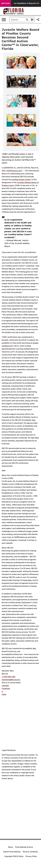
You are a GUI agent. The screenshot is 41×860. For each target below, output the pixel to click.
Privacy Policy (31, 856)
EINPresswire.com (14, 171)
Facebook (6, 688)
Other (4, 694)
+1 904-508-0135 (8, 677)
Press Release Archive (24, 847)
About (10, 847)
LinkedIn (5, 685)
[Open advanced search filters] (32, 19)
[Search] (27, 19)
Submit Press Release (11, 852)
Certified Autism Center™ (21, 179)
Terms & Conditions (30, 852)
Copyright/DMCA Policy (13, 856)
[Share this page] (37, 19)
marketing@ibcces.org (11, 680)
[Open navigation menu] (4, 19)
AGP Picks (5, 3)
